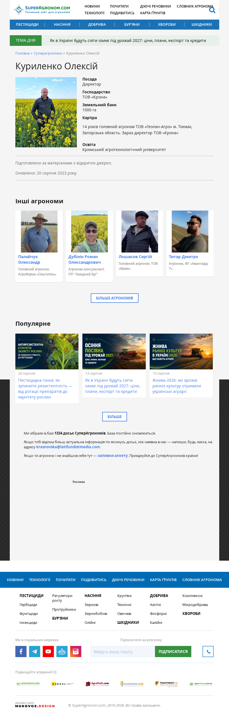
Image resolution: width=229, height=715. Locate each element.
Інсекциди (28, 622)
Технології (94, 13)
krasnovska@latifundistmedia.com (68, 446)
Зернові (91, 604)
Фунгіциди (29, 613)
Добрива (97, 24)
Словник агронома (195, 6)
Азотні (155, 604)
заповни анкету (113, 455)
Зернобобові (96, 613)
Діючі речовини (155, 6)
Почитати (119, 6)
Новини (92, 6)
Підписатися (173, 651)
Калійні (156, 622)
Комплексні (192, 595)
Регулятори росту (62, 598)
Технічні (124, 604)
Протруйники (64, 609)
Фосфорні (158, 613)
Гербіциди (28, 604)
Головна (22, 53)
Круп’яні (124, 595)
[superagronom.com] (42, 10)
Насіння (62, 24)
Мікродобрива (195, 604)
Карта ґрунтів (152, 13)
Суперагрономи (48, 53)
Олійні (90, 622)
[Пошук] (212, 10)
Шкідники (202, 24)
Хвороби (167, 24)
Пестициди (27, 24)
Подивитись (122, 13)
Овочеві (124, 613)
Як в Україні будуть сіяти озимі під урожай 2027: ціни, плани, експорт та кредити (128, 40)
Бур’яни (132, 24)
